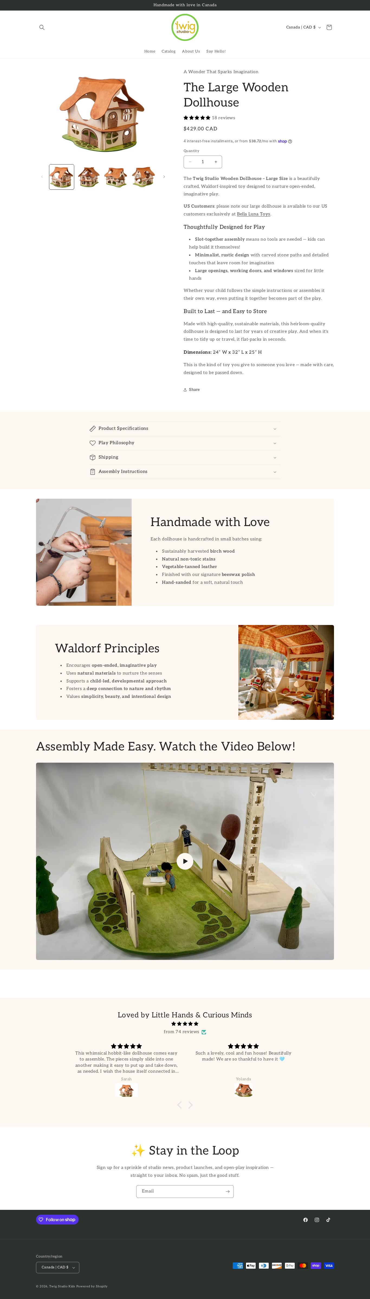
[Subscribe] (227, 1191)
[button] (42, 27)
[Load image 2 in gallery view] (89, 177)
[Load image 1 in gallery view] (61, 177)
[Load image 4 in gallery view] (144, 177)
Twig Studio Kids (62, 1286)
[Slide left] (42, 177)
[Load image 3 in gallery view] (116, 177)
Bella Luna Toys (253, 214)
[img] (185, 1024)
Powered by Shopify (92, 1286)
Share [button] (194, 389)
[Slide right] (164, 177)
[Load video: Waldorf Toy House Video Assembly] (185, 861)
